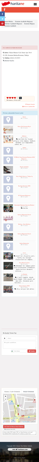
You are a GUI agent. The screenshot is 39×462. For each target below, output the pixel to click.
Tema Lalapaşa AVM (24, 286)
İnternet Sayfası (9, 61)
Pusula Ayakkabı (24, 167)
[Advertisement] (19, 38)
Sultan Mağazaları (24, 243)
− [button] (5, 399)
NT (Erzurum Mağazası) (24, 195)
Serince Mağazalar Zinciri (24, 214)
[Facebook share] (2, 13)
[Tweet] (2, 18)
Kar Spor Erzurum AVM (24, 186)
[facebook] (4, 9)
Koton (24, 117)
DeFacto (24, 136)
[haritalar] (13, 3)
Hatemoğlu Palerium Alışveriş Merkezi (24, 205)
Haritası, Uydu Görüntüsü (12, 392)
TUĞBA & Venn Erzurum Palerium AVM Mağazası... (24, 158)
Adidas (24, 147)
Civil (24, 253)
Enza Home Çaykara (24, 262)
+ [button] (5, 396)
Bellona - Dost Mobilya (24, 224)
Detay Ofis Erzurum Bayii (24, 126)
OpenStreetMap (26, 421)
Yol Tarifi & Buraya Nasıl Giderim (13, 426)
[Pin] (2, 23)
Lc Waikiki (24, 274)
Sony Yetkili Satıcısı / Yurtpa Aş (24, 176)
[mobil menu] (35, 3)
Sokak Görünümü (28, 392)
